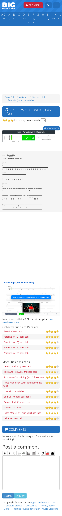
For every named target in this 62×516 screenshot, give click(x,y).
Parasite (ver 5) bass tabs (16, 352)
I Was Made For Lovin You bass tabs (22, 412)
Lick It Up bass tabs (13, 418)
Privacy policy (48, 505)
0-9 (3, 14)
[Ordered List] (28, 453)
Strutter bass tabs (12, 407)
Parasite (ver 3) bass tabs (16, 342)
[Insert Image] (24, 453)
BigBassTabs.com (39, 502)
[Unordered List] (33, 453)
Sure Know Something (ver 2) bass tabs (23, 377)
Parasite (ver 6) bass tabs (21, 100)
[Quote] (38, 453)
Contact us (31, 505)
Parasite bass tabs (12, 331)
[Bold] (5, 453)
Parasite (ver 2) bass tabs (16, 336)
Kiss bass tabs (39, 97)
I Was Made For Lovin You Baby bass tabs (22, 384)
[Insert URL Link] (19, 453)
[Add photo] (52, 453)
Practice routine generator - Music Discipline (35, 508)
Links (6, 508)
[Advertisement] (31, 59)
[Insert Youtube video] (47, 453)
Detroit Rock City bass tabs (17, 366)
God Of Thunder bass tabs (17, 396)
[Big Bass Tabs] (8, 5)
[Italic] (9, 453)
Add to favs (52, 128)
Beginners (34, 5)
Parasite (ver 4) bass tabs (16, 347)
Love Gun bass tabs (13, 391)
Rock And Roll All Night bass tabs (20, 371)
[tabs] (43, 453)
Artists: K (23, 97)
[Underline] (14, 453)
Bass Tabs (10, 97)
